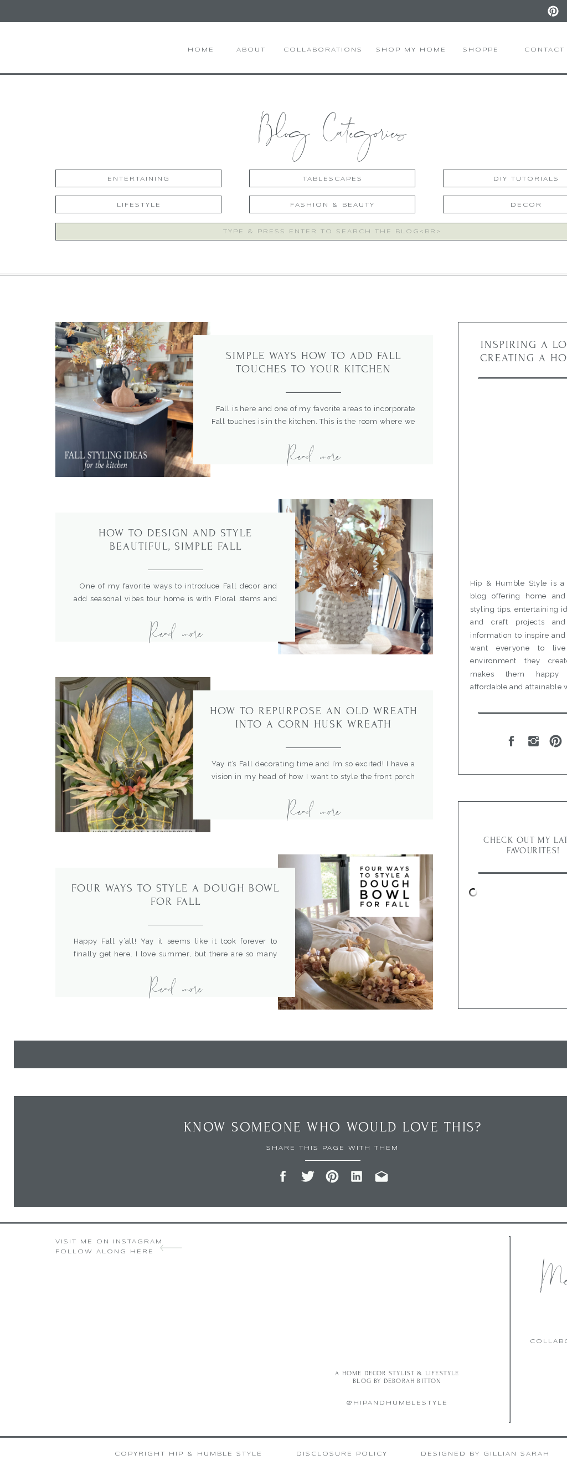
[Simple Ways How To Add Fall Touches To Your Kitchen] (132, 399)
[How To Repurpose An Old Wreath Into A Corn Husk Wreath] (132, 754)
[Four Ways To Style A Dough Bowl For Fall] (355, 932)
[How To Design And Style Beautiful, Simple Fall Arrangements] (355, 576)
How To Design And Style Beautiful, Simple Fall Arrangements (175, 546)
